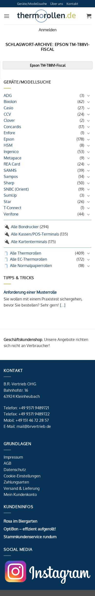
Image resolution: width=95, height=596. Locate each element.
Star (7, 201)
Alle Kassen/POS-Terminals (35, 234)
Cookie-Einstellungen (22, 475)
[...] (62, 305)
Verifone (11, 214)
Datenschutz (15, 469)
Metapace (12, 157)
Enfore (9, 132)
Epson (9, 139)
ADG (8, 95)
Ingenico (11, 151)
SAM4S (10, 170)
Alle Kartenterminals (29, 241)
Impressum (13, 457)
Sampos (11, 176)
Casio (8, 107)
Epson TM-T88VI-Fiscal (48, 65)
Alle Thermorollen (25, 253)
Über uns (56, 4)
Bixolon (10, 101)
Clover (9, 120)
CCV (7, 114)
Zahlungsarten (16, 482)
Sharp (9, 182)
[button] (7, 16)
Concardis (12, 126)
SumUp (10, 195)
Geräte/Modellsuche (32, 4)
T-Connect (12, 207)
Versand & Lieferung (21, 488)
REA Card (12, 164)
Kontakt (72, 4)
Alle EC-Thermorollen (28, 259)
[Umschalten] (88, 95)
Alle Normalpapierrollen (31, 265)
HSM (8, 145)
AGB (7, 463)
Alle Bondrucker (25, 226)
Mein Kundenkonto (20, 494)
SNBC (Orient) (16, 189)
